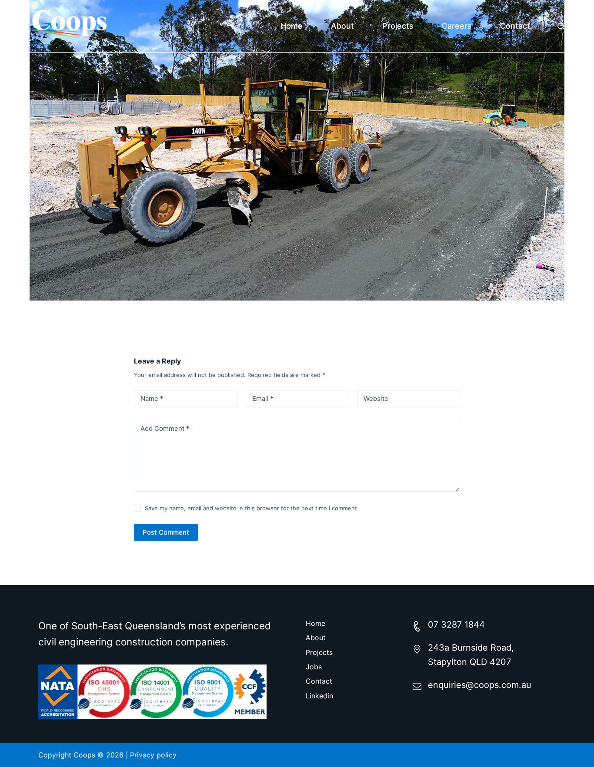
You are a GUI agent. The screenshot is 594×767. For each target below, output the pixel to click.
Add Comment (164, 428)
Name (151, 398)
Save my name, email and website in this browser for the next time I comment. (252, 508)
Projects (398, 25)
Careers (457, 25)
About (342, 25)
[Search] (560, 26)
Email (263, 398)
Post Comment (166, 532)
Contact (515, 25)
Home (291, 25)
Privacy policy (153, 754)
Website (376, 398)
